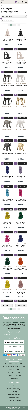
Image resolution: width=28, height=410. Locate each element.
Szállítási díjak (14, 369)
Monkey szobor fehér (21, 85)
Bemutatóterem (14, 395)
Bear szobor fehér (20, 131)
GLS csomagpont (14, 392)
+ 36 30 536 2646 (16, 347)
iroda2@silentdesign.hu (16, 342)
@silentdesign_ (7, 334)
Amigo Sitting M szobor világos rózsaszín (20, 292)
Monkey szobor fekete (7, 108)
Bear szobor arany (20, 153)
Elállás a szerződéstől (14, 375)
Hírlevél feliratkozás (14, 401)
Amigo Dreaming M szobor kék (7, 177)
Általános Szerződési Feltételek (14, 366)
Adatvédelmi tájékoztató (14, 363)
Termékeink (5, 5)
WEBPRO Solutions (16, 408)
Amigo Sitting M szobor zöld (7, 269)
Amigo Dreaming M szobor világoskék (7, 200)
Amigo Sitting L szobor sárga (7, 223)
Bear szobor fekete (7, 153)
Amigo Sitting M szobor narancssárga (20, 269)
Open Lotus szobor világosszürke (7, 40)
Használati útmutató (14, 386)
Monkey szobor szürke (7, 85)
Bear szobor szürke (7, 131)
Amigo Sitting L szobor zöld (20, 223)
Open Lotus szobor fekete (20, 40)
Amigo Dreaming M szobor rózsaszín (20, 200)
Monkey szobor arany (20, 108)
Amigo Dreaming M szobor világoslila (20, 177)
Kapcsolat (14, 378)
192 (18, 24)
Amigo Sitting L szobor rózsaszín (7, 246)
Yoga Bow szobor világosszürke (20, 63)
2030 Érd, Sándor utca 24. (17, 351)
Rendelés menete (14, 372)
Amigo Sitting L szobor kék (20, 246)
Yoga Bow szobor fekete (7, 63)
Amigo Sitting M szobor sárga (7, 291)
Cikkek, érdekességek (14, 389)
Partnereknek (14, 398)
